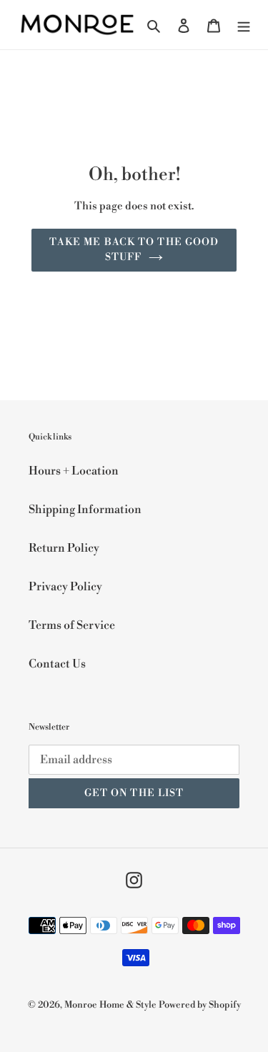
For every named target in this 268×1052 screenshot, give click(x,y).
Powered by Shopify (200, 1005)
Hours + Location (74, 471)
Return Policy (64, 548)
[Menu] (244, 25)
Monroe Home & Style (110, 1005)
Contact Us (57, 664)
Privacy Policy (65, 587)
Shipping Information (85, 509)
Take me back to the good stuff (134, 250)
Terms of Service (72, 625)
